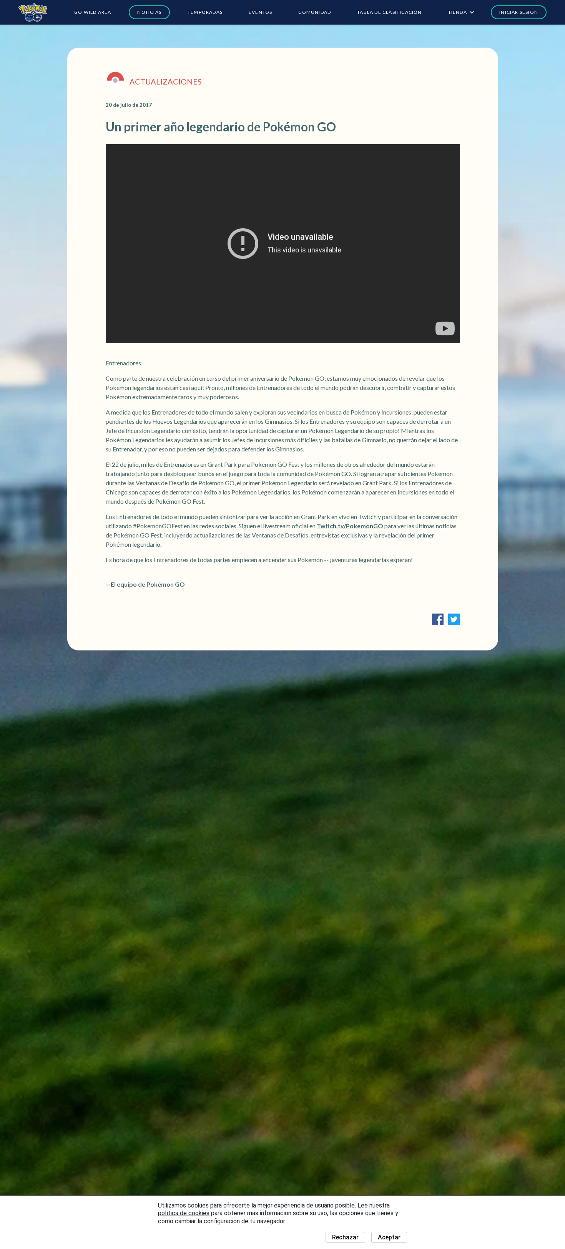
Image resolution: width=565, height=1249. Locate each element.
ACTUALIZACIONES (166, 81)
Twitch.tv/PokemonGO (350, 525)
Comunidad (314, 12)
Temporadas (205, 12)
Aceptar (389, 1237)
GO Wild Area (92, 12)
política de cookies (183, 1213)
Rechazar (345, 1237)
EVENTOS (260, 12)
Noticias (149, 12)
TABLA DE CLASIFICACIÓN (389, 12)
